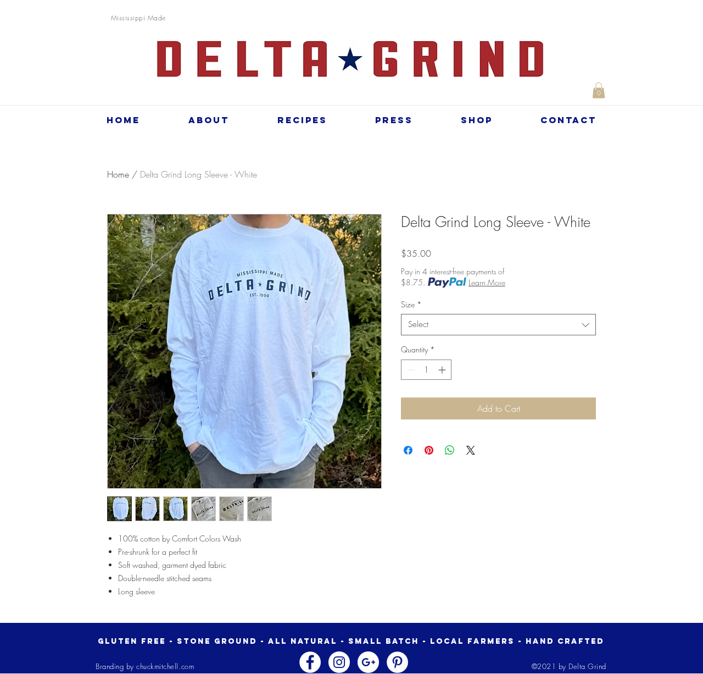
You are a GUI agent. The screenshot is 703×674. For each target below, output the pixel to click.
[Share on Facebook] (408, 450)
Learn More (486, 282)
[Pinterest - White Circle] (397, 662)
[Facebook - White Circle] (310, 662)
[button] (598, 90)
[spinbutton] (426, 369)
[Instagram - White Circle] (339, 662)
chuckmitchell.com (165, 666)
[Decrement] (409, 369)
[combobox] (498, 324)
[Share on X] (470, 450)
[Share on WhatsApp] (449, 450)
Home (118, 174)
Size (411, 304)
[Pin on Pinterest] (429, 450)
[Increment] (443, 369)
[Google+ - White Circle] (368, 662)
